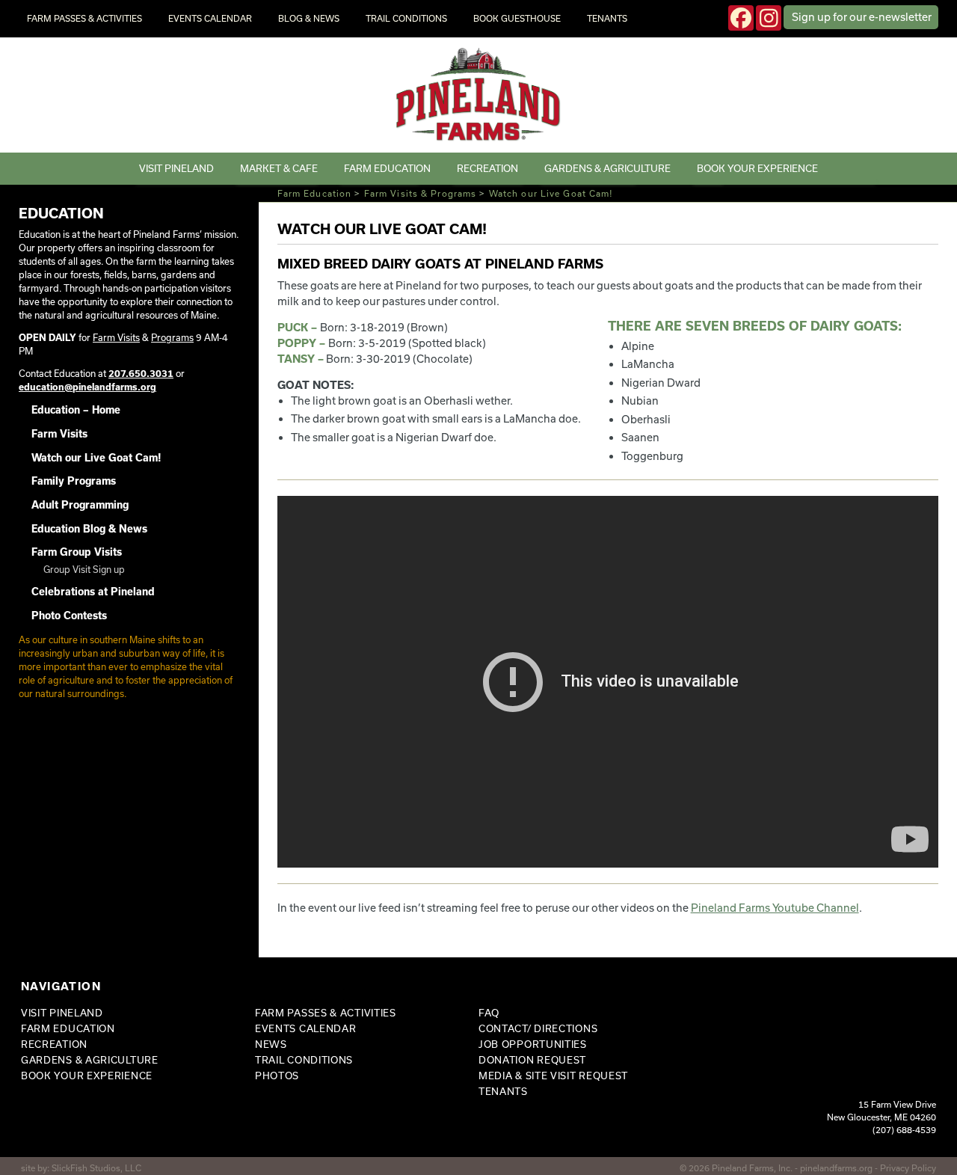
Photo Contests (69, 616)
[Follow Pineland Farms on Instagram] (768, 18)
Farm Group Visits (76, 552)
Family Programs (73, 481)
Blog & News (308, 18)
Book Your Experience (757, 168)
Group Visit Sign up (84, 569)
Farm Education (387, 168)
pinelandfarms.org (836, 1168)
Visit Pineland (176, 168)
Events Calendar (210, 18)
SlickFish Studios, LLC (96, 1168)
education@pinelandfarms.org (87, 386)
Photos (277, 1076)
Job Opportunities (532, 1044)
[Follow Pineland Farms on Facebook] (741, 18)
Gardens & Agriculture (607, 168)
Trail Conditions (406, 18)
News (271, 1044)
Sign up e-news (862, 16)
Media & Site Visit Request (553, 1076)
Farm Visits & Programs (420, 193)
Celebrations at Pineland (93, 592)
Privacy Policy (908, 1168)
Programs (172, 337)
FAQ (488, 1013)
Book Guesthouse (517, 18)
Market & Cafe (279, 168)
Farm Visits (116, 337)
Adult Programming (80, 505)
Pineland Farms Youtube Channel (775, 907)
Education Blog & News (89, 529)
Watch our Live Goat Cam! (96, 458)
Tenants (607, 18)
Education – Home (75, 410)
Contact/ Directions (537, 1028)
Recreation (487, 168)
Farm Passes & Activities (84, 18)
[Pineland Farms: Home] (479, 95)
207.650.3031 (140, 373)
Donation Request (532, 1060)
